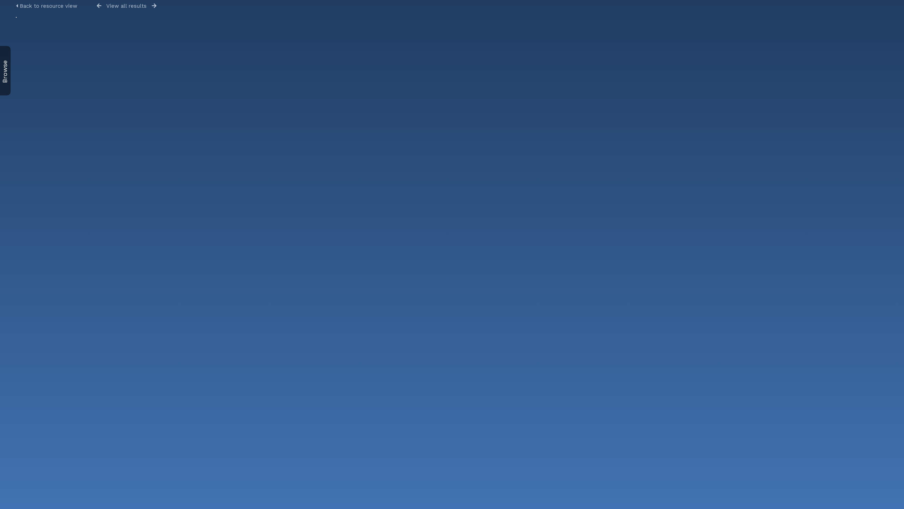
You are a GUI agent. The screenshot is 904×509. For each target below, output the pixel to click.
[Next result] (154, 5)
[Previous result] (99, 5)
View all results (126, 6)
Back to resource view (47, 6)
